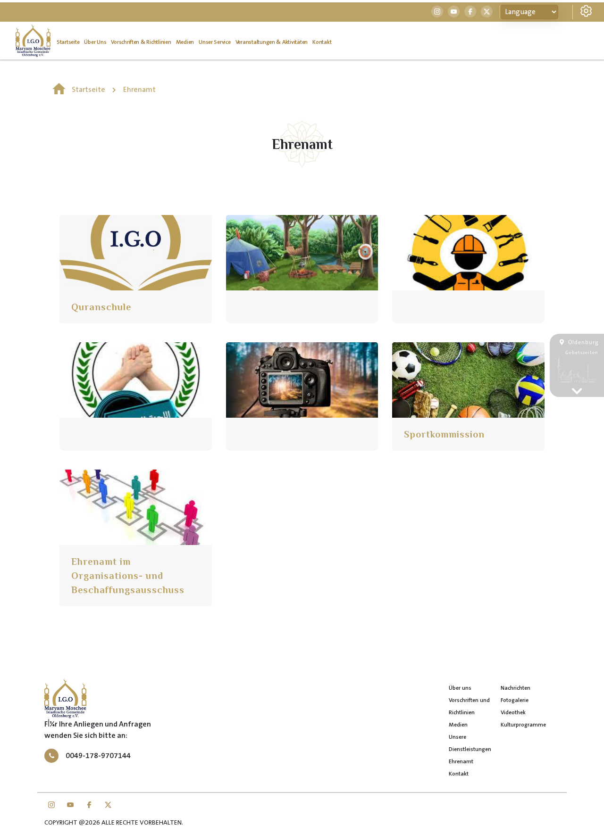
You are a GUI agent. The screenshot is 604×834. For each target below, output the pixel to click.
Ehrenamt (139, 89)
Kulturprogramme (523, 725)
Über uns (95, 42)
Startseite (68, 42)
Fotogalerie (514, 700)
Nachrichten (515, 688)
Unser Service (215, 42)
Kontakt (321, 42)
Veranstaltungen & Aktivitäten (271, 42)
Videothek (513, 713)
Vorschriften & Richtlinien (141, 42)
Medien (185, 42)
